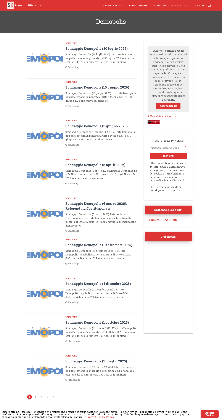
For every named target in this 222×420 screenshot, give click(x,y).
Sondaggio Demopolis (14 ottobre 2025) (97, 322)
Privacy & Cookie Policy (99, 417)
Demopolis (71, 43)
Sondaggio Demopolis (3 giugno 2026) (96, 126)
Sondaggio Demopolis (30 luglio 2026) (96, 48)
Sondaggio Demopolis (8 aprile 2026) (95, 165)
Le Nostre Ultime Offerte (162, 219)
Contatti (199, 5)
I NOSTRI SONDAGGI (113, 5)
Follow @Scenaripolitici (162, 116)
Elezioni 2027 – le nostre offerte (170, 5)
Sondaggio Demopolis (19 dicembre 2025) (98, 245)
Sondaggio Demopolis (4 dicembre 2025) (98, 283)
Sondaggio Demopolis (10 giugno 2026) (97, 87)
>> (60, 397)
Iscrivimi (168, 155)
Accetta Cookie (168, 105)
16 (53, 397)
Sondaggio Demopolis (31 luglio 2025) (96, 361)
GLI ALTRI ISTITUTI (137, 5)
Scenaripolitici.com (27, 5)
